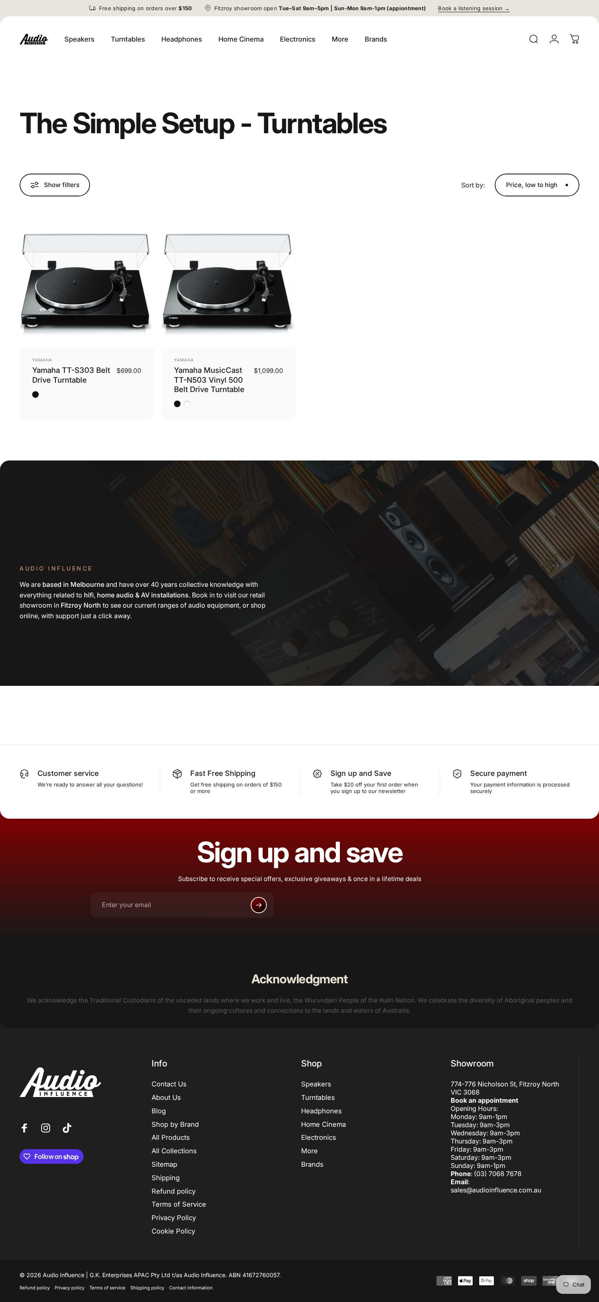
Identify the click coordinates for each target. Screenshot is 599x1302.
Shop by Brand (175, 1124)
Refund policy (174, 1191)
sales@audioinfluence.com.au (496, 1190)
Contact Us (169, 1084)
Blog (159, 1111)
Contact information (191, 1288)
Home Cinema (323, 1124)
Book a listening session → (474, 8)
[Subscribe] (259, 905)
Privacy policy (69, 1288)
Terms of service (107, 1288)
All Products (171, 1137)
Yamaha (42, 359)
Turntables (318, 1097)
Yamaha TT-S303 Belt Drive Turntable (71, 375)
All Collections (174, 1151)
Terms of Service (179, 1204)
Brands (312, 1164)
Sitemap (164, 1164)
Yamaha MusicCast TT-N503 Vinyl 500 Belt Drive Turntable (209, 380)
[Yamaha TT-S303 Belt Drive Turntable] (87, 281)
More (309, 1151)
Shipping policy (147, 1288)
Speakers (316, 1084)
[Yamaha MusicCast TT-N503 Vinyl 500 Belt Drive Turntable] (228, 281)
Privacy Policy (174, 1218)
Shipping (166, 1178)
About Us (166, 1097)
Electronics (318, 1137)
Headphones (321, 1111)
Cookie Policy (173, 1231)
